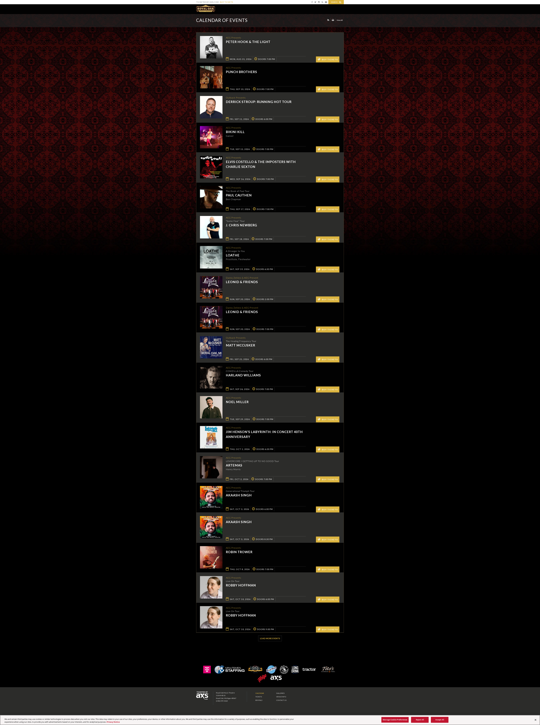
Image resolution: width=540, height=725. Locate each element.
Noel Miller (237, 402)
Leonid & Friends (242, 282)
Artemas (234, 465)
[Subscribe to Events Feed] (328, 20)
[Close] (535, 720)
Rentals (258, 700)
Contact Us (281, 700)
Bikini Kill (235, 132)
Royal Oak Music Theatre (205, 8)
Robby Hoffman (241, 585)
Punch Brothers (241, 72)
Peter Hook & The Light (248, 42)
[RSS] (322, 2)
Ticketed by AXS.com (268, 20)
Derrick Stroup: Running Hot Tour (259, 102)
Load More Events (270, 638)
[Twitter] (315, 2)
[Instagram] (319, 2)
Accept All (439, 719)
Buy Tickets (226, 2)
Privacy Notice (113, 722)
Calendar (259, 693)
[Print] (333, 20)
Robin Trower (239, 552)
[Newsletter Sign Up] (326, 2)
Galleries (280, 693)
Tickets (258, 697)
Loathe (232, 255)
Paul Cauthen (239, 195)
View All (340, 20)
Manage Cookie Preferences (395, 719)
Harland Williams (243, 375)
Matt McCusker (240, 345)
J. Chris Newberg (241, 225)
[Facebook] (312, 2)
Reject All (420, 719)
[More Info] (211, 57)
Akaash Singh (239, 495)
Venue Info (281, 697)
